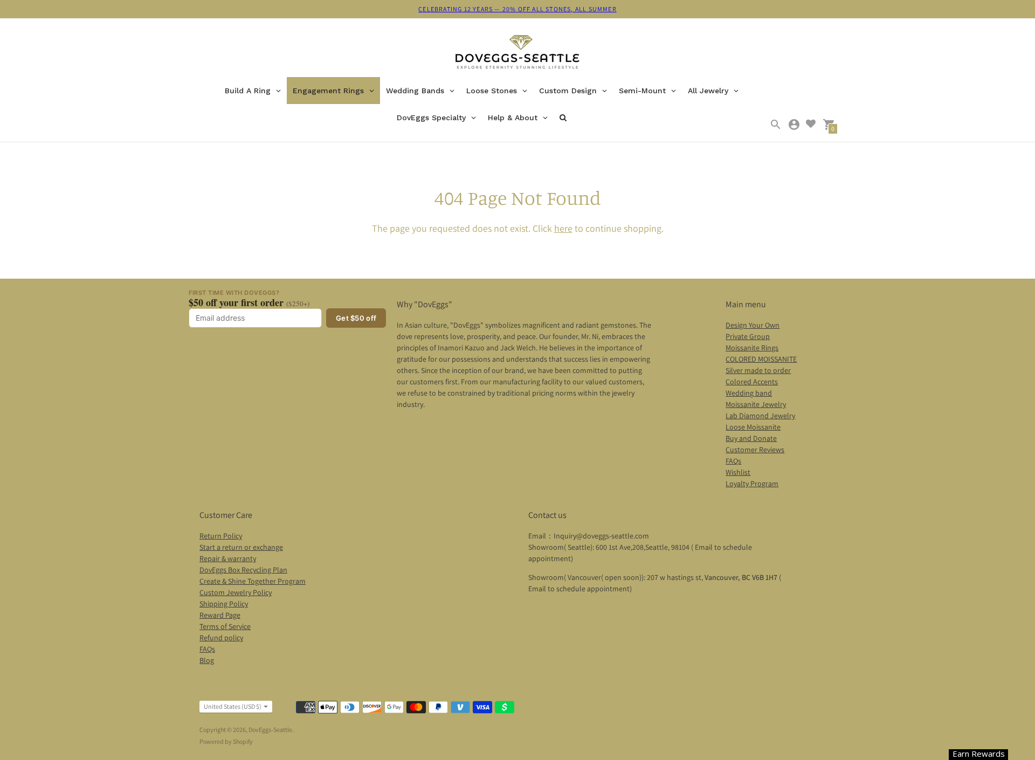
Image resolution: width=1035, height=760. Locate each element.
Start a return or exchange (241, 547)
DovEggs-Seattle (270, 730)
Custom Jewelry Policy (235, 592)
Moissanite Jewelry (756, 404)
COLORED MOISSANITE (761, 359)
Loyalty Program (752, 483)
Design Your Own (752, 325)
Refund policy (221, 637)
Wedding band (749, 393)
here (563, 228)
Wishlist (738, 472)
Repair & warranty (227, 558)
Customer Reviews (755, 449)
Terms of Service (225, 626)
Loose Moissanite (753, 427)
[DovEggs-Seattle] (517, 53)
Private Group (748, 336)
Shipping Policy (223, 604)
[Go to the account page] (794, 124)
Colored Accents (752, 381)
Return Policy (220, 536)
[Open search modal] (775, 124)
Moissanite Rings (752, 348)
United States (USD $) (232, 706)
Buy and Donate (751, 438)
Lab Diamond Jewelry (760, 415)
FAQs (733, 461)
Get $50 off (356, 318)
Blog (206, 660)
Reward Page (219, 615)
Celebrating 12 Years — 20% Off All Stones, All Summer (517, 9)
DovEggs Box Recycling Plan (243, 570)
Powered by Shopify (226, 741)
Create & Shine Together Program (252, 581)
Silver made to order (758, 370)
